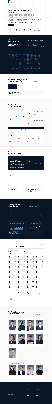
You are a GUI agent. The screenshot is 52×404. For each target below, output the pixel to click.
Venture (12, 251)
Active (26, 251)
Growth (14, 251)
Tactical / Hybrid (17, 251)
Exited (30, 251)
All (24, 251)
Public (20, 251)
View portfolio (10, 389)
